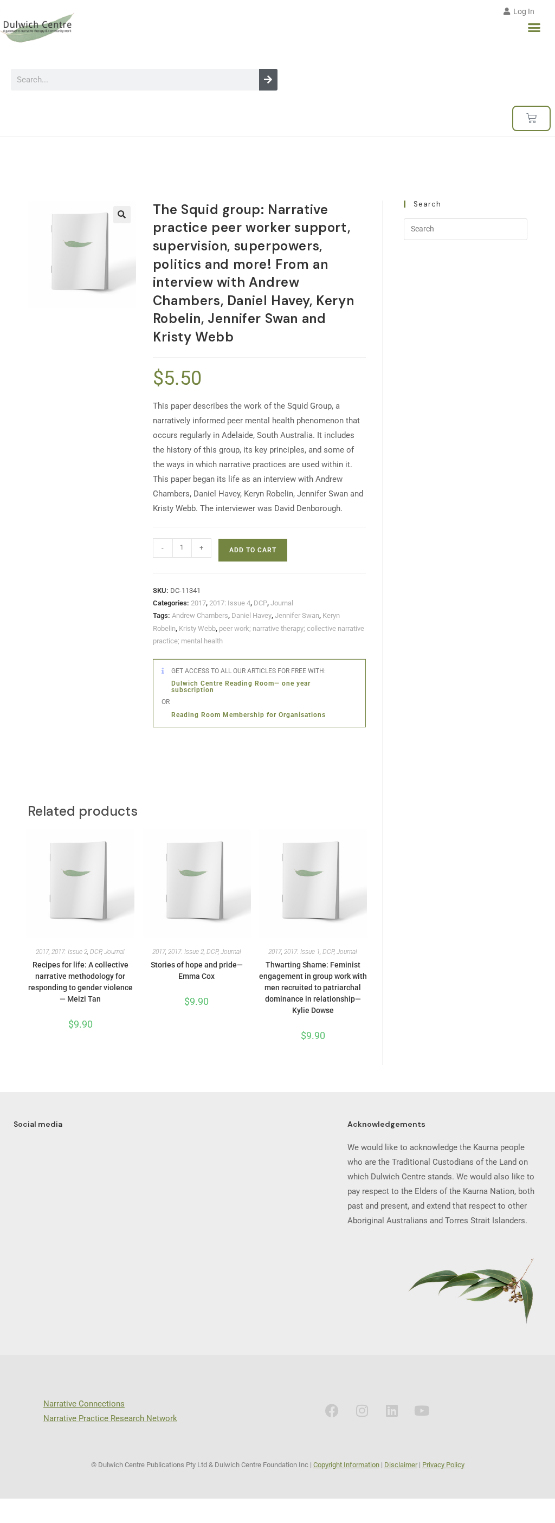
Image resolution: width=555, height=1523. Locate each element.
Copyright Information (346, 1465)
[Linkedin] (391, 1410)
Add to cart (252, 550)
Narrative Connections (84, 1404)
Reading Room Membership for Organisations (248, 715)
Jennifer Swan (297, 615)
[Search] (268, 80)
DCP (260, 603)
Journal (281, 603)
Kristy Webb (197, 628)
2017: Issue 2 (69, 952)
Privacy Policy (443, 1465)
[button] (534, 27)
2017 (198, 603)
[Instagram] (362, 1410)
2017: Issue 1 (302, 952)
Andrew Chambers (200, 615)
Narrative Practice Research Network (110, 1418)
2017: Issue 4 (229, 603)
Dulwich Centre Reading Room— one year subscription (241, 687)
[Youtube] (421, 1410)
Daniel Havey (251, 615)
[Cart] (531, 118)
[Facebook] (332, 1410)
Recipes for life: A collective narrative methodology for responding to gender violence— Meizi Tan (80, 981)
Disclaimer (400, 1465)
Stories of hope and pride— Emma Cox (197, 970)
